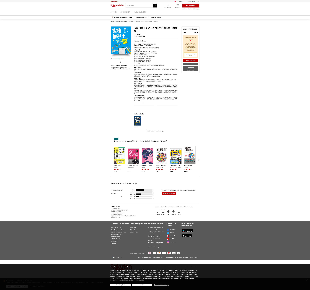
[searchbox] (141, 5)
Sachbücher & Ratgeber (121, 65)
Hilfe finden (114, 241)
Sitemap (113, 243)
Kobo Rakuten (117, 5)
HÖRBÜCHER (125, 12)
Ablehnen (142, 285)
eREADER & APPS (140, 12)
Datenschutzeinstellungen (182, 257)
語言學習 (142, 36)
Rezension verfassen (169, 193)
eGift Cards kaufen (116, 238)
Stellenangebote (134, 232)
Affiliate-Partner (134, 229)
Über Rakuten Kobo (116, 227)
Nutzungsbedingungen (158, 257)
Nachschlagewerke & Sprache (118, 67)
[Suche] (155, 5)
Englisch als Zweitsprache (123, 68)
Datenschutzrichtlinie (169, 257)
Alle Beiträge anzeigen (154, 247)
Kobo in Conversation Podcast (119, 232)
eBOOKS (114, 12)
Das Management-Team (117, 229)
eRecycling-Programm (117, 234)
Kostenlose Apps (115, 236)
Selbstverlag (133, 227)
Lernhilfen (113, 68)
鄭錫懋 (138, 34)
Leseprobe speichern (118, 58)
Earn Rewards (114, 1)
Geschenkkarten (191, 1)
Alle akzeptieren (120, 285)
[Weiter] (198, 160)
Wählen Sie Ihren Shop (190, 54)
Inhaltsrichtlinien (193, 257)
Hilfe (198, 1)
